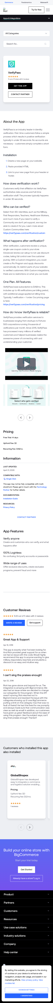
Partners (9, 902)
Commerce (9, 2)
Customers (10, 911)
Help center (11, 952)
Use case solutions (15, 927)
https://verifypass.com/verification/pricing (24, 304)
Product (9, 894)
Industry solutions (15, 935)
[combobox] (26, 44)
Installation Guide (10, 499)
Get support (34, 622)
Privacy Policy (9, 507)
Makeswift (44, 2)
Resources (10, 919)
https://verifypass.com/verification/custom (24, 233)
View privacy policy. (29, 980)
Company (10, 944)
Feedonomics (26, 2)
